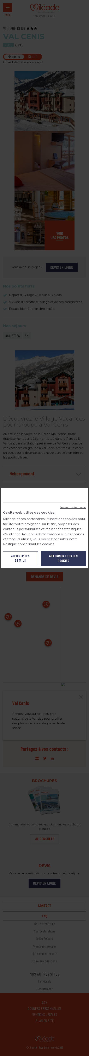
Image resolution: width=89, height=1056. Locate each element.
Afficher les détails (20, 558)
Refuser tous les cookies (73, 507)
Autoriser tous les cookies (63, 558)
